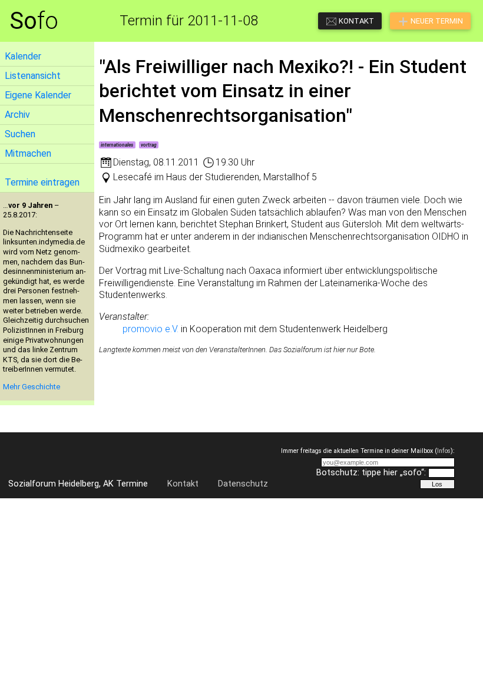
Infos (444, 451)
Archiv (17, 114)
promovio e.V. (150, 329)
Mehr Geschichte (31, 386)
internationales (117, 145)
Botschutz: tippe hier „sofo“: (371, 473)
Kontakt (183, 484)
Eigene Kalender (38, 95)
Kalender (23, 56)
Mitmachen (28, 153)
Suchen (20, 134)
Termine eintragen (42, 182)
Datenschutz (243, 484)
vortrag (149, 145)
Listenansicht (33, 75)
